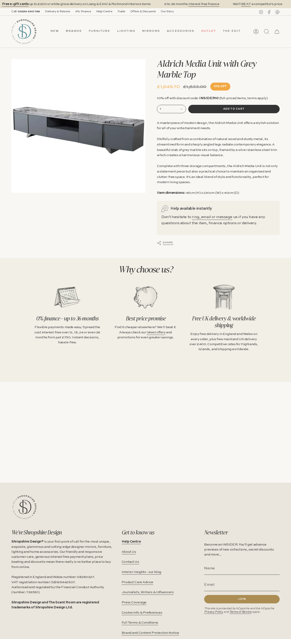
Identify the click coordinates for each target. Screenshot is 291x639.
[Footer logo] (24, 507)
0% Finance (83, 11)
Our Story (167, 11)
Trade (121, 11)
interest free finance (203, 4)
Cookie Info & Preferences (142, 612)
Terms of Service (240, 611)
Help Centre (104, 11)
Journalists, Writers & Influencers (148, 592)
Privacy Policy (213, 611)
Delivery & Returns (57, 11)
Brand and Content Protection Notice (150, 632)
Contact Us (130, 561)
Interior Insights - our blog (141, 572)
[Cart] (277, 31)
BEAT (246, 4)
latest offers (156, 332)
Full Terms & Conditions (140, 622)
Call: (25, 11)
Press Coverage (134, 602)
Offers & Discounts (143, 11)
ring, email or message (212, 217)
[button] (73, 31)
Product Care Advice (137, 582)
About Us (129, 551)
